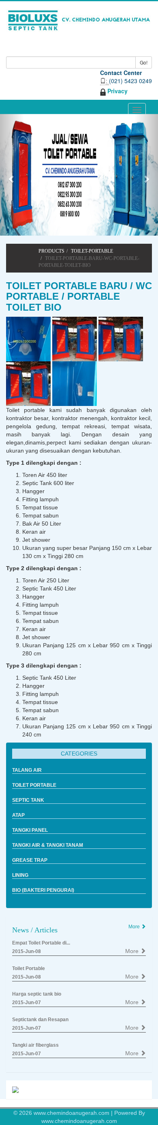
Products (51, 251)
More (132, 951)
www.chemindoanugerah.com (72, 1113)
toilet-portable (92, 251)
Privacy (117, 91)
